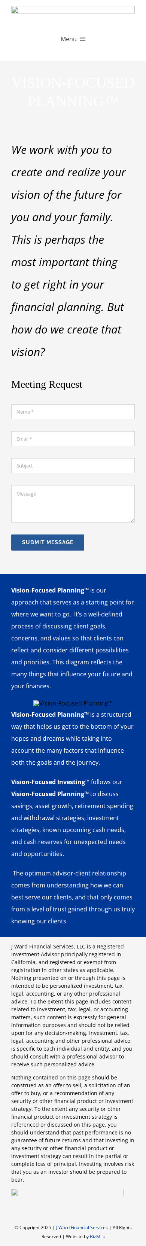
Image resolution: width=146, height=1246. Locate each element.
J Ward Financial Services (82, 1227)
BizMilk (97, 1236)
